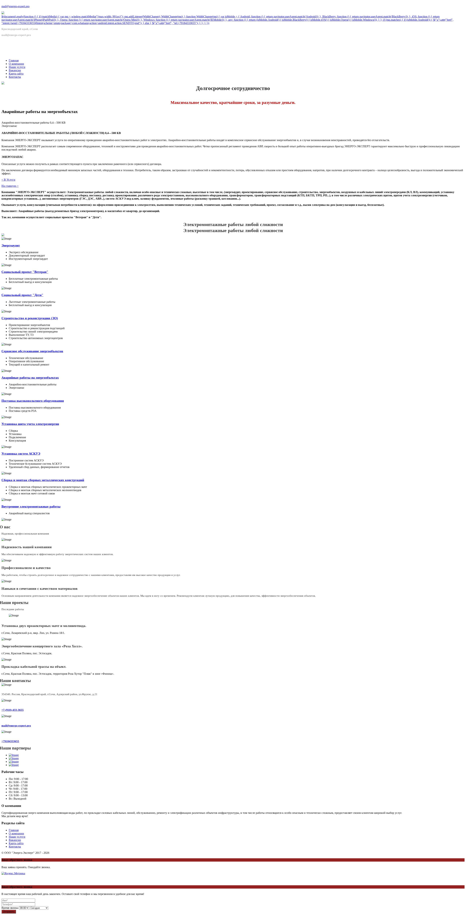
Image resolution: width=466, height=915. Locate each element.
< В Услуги (8, 179)
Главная (14, 830)
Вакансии (15, 840)
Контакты (15, 846)
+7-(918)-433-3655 (12, 709)
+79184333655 (10, 741)
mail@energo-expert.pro (15, 6)
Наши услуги (17, 836)
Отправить (9, 911)
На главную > (10, 185)
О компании (16, 833)
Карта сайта (16, 843)
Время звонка (9, 907)
